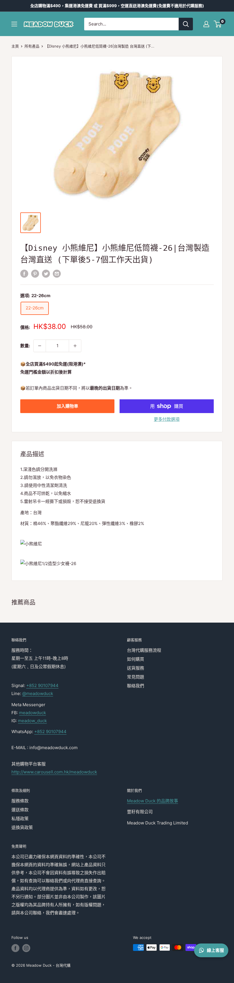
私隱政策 (20, 818)
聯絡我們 (135, 685)
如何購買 (135, 659)
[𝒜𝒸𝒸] (206, 24)
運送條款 (20, 809)
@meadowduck (37, 693)
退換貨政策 (22, 827)
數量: (25, 345)
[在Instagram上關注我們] (26, 948)
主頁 (15, 46)
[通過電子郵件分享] (57, 274)
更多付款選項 (166, 419)
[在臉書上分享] (24, 274)
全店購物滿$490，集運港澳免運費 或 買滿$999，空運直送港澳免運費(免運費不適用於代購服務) (117, 5)
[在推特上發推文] (46, 274)
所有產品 (32, 46)
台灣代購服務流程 (144, 650)
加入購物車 (67, 406)
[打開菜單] (14, 24)
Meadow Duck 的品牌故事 (152, 801)
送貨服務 (135, 668)
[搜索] (186, 24)
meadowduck (32, 712)
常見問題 (135, 677)
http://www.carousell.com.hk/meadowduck (54, 772)
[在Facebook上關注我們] (15, 948)
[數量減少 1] (40, 346)
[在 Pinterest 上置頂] (35, 274)
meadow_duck (32, 720)
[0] (217, 24)
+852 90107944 (42, 685)
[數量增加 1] (75, 346)
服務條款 (20, 801)
